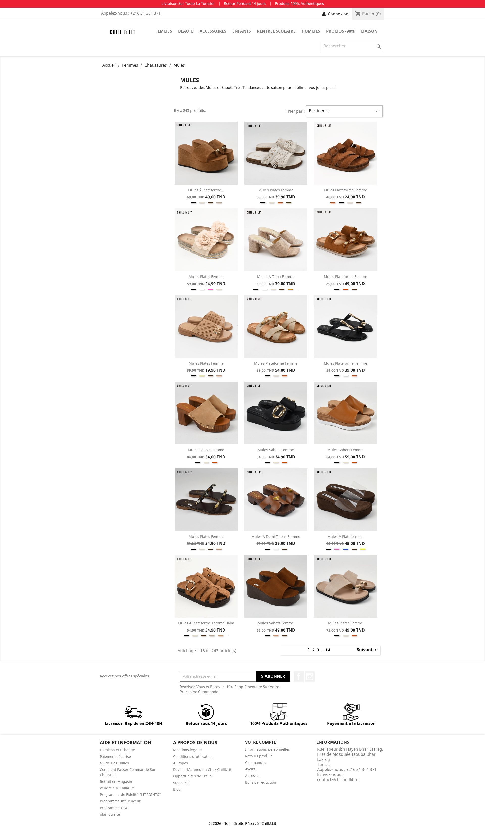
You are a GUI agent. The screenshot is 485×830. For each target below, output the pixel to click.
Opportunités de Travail (193, 776)
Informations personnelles (267, 749)
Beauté (185, 31)
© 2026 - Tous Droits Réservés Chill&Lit (242, 823)
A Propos (180, 763)
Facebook (299, 676)
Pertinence (344, 111)
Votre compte (260, 742)
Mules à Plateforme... (206, 190)
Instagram (310, 676)
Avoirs (250, 769)
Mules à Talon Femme (275, 276)
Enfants (241, 31)
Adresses (252, 775)
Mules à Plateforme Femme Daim (206, 623)
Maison (369, 31)
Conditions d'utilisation (193, 756)
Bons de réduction (260, 782)
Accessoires (213, 31)
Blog (177, 789)
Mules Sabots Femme (206, 449)
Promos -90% (340, 31)
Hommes (311, 31)
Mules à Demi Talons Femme (275, 536)
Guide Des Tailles (114, 763)
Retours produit (258, 755)
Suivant (368, 650)
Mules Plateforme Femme (345, 190)
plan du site (110, 814)
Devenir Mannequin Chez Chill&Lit (202, 769)
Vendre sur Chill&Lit (117, 788)
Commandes (255, 762)
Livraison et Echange (117, 749)
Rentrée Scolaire (276, 31)
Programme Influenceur (120, 801)
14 (328, 650)
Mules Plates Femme (275, 190)
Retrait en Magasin (116, 781)
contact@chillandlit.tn (337, 779)
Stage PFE (181, 782)
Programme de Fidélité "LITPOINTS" (130, 794)
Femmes (163, 31)
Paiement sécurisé (115, 756)
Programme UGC (114, 807)
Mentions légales (187, 749)
